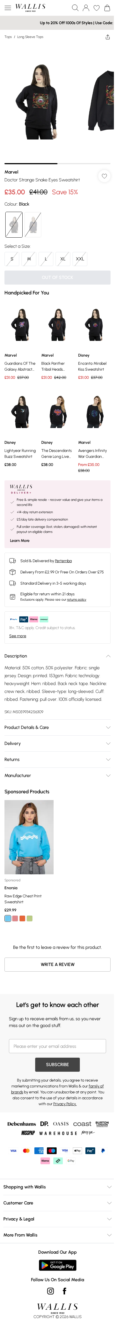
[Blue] (8, 920)
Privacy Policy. (63, 1105)
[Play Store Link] (55, 1267)
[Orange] (22, 920)
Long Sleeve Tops (30, 37)
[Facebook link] (62, 1292)
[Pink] (15, 920)
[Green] (30, 920)
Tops (8, 37)
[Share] (104, 37)
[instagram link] (48, 1292)
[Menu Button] (7, 7)
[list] (55, 102)
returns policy (76, 596)
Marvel (11, 167)
